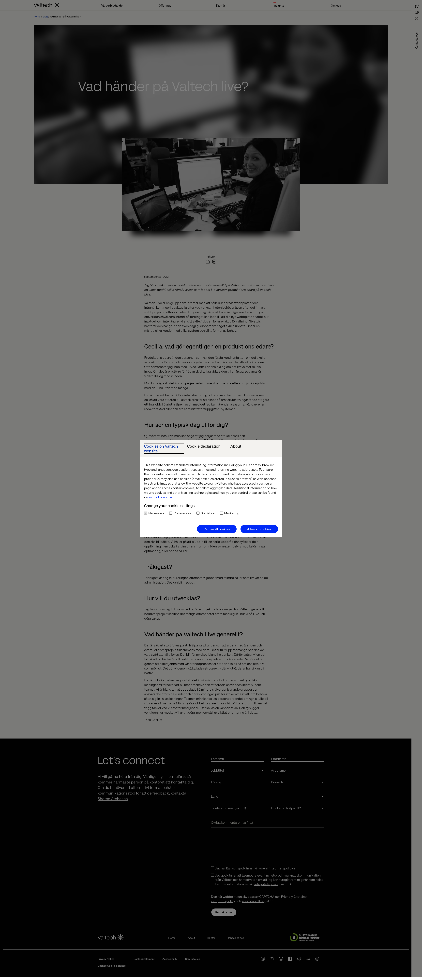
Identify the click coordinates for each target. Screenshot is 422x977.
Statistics (208, 513)
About (235, 446)
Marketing (231, 513)
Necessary (156, 513)
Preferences (182, 513)
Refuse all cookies (217, 529)
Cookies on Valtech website (161, 448)
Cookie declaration (204, 446)
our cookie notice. (160, 497)
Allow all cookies (259, 529)
